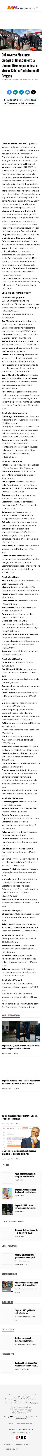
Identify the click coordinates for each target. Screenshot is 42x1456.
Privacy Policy (23, 1444)
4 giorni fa (10, 1159)
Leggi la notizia (19, 1180)
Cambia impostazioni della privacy (21, 1429)
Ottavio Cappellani (22, 1369)
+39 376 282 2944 (24, 1413)
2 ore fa (9, 1053)
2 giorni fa (10, 1123)
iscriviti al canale (26, 103)
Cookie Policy (11, 1449)
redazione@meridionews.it (23, 1409)
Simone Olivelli (17, 80)
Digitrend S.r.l (28, 1423)
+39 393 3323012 (21, 1419)
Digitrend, (4, 1053)
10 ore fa (9, 1088)
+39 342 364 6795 (25, 1411)
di (15, 1236)
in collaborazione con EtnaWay (26, 1344)
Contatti (8, 1444)
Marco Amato (20, 1236)
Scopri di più (34, 1403)
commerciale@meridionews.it (27, 1417)
